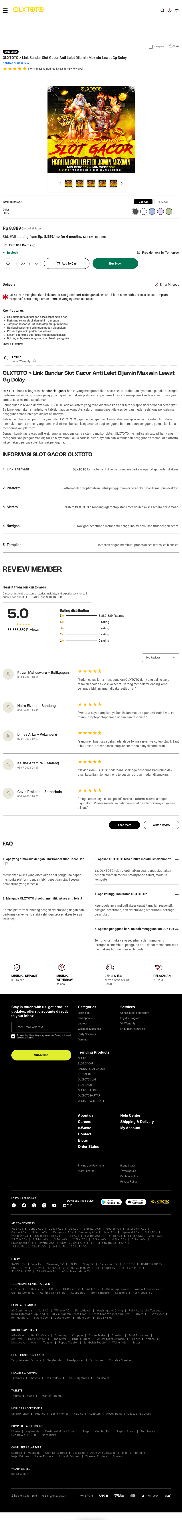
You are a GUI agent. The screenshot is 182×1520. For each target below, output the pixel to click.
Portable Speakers (121, 1360)
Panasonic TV (108, 1264)
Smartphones (20, 1413)
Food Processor (139, 1335)
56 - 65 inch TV (47, 1271)
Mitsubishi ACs (136, 1228)
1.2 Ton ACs (93, 1235)
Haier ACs (109, 1232)
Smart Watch (19, 1474)
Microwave (18, 1342)
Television (84, 1012)
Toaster (48, 1342)
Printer (137, 1452)
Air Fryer (16, 1339)
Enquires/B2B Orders (132, 1028)
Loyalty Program (130, 1018)
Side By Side (104, 1317)
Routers (118, 1456)
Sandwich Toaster (95, 1342)
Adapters (95, 1413)
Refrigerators (19, 1317)
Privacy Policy (128, 1181)
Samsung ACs (88, 1232)
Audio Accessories (147, 1289)
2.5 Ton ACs (41, 1239)
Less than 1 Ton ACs (47, 1235)
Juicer (87, 1339)
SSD (33, 1435)
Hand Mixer (58, 1339)
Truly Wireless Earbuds (26, 1360)
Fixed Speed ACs (22, 1243)
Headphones (75, 1360)
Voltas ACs (36, 1228)
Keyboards (33, 1431)
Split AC (43, 1310)
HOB (75, 1339)
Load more (124, 825)
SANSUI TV (18, 1264)
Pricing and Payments (91, 1165)
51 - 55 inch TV (21, 1271)
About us (85, 1115)
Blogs (83, 1140)
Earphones (96, 1360)
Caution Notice (129, 1176)
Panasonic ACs (63, 1232)
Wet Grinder (120, 1342)
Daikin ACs (56, 1228)
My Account (130, 1128)
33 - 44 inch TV (106, 1267)
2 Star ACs (80, 1239)
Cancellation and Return (134, 1012)
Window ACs (19, 1235)
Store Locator (86, 1171)
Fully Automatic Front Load (69, 1314)
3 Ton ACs (60, 1239)
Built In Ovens (40, 1335)
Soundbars (78, 1292)
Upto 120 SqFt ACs (72, 1243)
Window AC (61, 1310)
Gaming (82, 1039)
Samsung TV (55, 1264)
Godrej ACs (113, 1228)
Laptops (83, 1023)
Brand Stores (128, 1165)
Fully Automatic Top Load (145, 1310)
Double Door (63, 1317)
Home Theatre (100, 1292)
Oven (34, 1342)
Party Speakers (87, 1034)
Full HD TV (93, 1289)
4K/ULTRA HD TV (151, 1264)
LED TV (16, 1289)
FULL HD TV (19, 1267)
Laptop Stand (126, 1431)
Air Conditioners (21, 1310)
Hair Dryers (102, 1378)
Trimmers (17, 1378)
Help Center (130, 1115)
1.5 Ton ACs (114, 1235)
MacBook (34, 1452)
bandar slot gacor (54, 391)
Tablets (16, 1396)
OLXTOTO (10, 391)
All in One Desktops (103, 1452)
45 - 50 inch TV (131, 1267)
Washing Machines (89, 1028)
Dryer (139, 1314)
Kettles (150, 1339)
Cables (78, 1413)
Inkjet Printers (20, 1456)
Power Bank (114, 1413)
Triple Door (84, 1317)
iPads (30, 1396)
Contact (84, 1134)
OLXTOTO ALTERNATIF (91, 1100)
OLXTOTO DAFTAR (89, 1095)
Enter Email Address (29, 1027)
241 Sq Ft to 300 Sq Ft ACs (70, 1246)
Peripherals (147, 1431)
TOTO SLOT (84, 1074)
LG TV (73, 1264)
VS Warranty (127, 1023)
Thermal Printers (96, 1456)
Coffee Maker (97, 1335)
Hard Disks (49, 1435)
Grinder (135, 1339)
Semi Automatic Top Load (28, 1314)
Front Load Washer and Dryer (111, 1314)
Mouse (15, 1431)
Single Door (41, 1317)
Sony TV (88, 1264)
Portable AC (83, 1310)
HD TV (37, 1267)
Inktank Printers (69, 1456)
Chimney (60, 1335)
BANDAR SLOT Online (16, 63)
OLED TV (129, 1264)
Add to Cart (69, 263)
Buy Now (115, 263)
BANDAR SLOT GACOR (91, 1068)
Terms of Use (128, 1171)
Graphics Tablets (50, 1396)
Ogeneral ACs (130, 1232)
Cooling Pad (103, 1431)
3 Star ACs (100, 1239)
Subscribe (41, 1055)
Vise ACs (17, 1228)
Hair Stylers (53, 1378)
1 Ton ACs (72, 1235)
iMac (124, 1452)
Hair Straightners (78, 1378)
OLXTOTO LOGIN (88, 1090)
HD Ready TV (35, 1289)
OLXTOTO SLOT (87, 1079)
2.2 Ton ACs (19, 1239)
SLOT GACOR (85, 1063)
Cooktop (117, 1335)
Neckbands (54, 1360)
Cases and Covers (139, 1413)
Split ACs (151, 1232)
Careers (84, 1122)
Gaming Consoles (22, 1292)
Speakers (121, 1292)
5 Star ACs (139, 1239)
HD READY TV (56, 1267)
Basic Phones (59, 1413)
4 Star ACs (119, 1239)
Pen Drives (18, 1435)
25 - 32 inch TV (80, 1267)
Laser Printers (44, 1456)
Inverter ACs (47, 1243)
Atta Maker (18, 1335)
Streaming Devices (117, 1289)
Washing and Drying (110, 1310)
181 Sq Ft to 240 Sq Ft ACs (29, 1246)
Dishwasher (156, 1314)
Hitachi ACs (39, 1232)
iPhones (40, 1413)
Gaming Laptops (56, 1452)
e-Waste (84, 1128)
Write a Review (161, 825)
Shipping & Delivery (137, 1122)
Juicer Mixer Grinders (111, 1339)
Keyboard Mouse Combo (61, 1431)
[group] (143, 201)
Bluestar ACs (92, 1228)
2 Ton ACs (155, 1235)
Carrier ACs (18, 1232)
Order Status (88, 1147)
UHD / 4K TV (71, 1289)
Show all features (13, 343)
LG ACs (73, 1228)
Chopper (77, 1335)
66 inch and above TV (76, 1271)
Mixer (136, 1342)
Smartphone (85, 1018)
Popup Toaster (68, 1342)
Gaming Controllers (52, 1292)
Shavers (35, 1378)
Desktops (79, 1452)
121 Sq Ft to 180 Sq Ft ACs (108, 1243)
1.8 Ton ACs (135, 1235)
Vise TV (37, 1264)
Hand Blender (37, 1339)
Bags (86, 1431)
